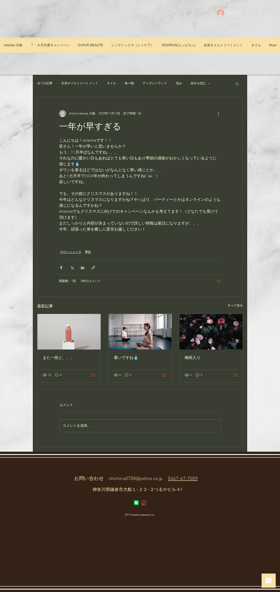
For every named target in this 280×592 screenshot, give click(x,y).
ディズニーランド (155, 83)
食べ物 (129, 83)
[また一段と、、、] (69, 331)
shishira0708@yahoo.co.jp (136, 479)
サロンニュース (70, 252)
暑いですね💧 (126, 358)
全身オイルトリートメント (79, 83)
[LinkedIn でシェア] (82, 268)
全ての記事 (44, 83)
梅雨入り (192, 358)
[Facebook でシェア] (61, 268)
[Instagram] (143, 502)
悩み (179, 83)
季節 (88, 252)
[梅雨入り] (211, 331)
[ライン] (136, 502)
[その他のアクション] (218, 113)
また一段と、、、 (58, 358)
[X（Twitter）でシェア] (72, 268)
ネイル (111, 83)
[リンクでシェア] (93, 268)
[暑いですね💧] (140, 331)
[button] (237, 83)
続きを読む (198, 83)
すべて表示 (235, 306)
